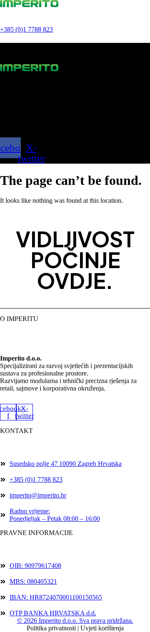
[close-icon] (7, 52)
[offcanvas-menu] (6, 38)
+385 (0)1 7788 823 (26, 29)
